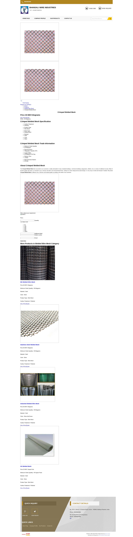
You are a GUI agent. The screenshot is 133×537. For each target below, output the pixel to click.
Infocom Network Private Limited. (104, 535)
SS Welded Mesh (25, 466)
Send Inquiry (25, 102)
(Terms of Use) (107, 533)
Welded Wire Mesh (29, 108)
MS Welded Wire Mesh (27, 282)
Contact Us (68, 18)
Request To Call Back (25, 104)
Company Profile (40, 18)
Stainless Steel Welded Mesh (29, 345)
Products (26, 107)
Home (25, 106)
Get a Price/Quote (24, 117)
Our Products (55, 18)
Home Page (26, 18)
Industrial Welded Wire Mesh (29, 403)
